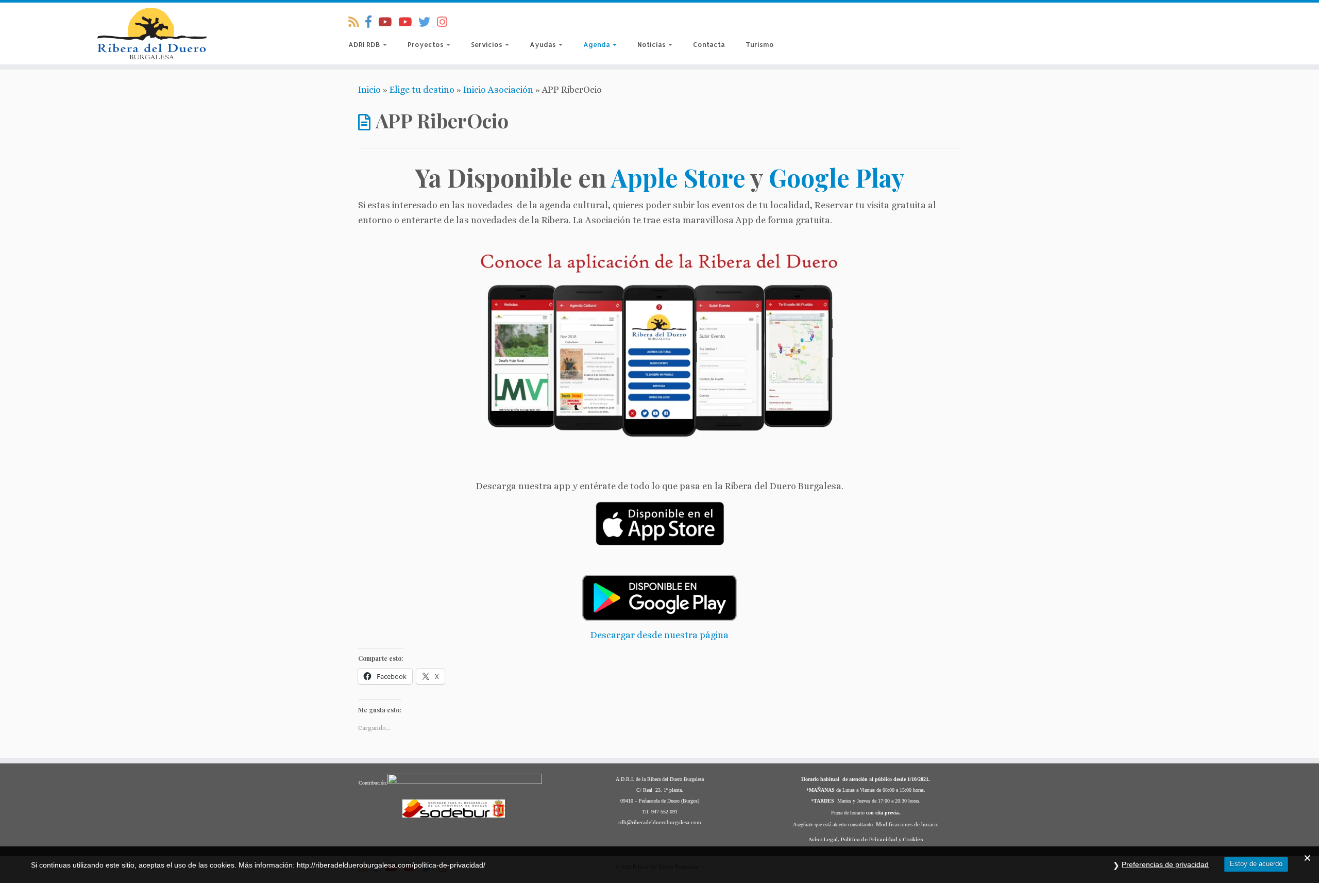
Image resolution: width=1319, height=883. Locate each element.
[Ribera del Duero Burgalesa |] (152, 33)
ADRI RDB (365, 44)
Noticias (652, 44)
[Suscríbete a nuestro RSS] (356, 22)
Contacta (709, 44)
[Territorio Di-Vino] (388, 22)
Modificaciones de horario (907, 824)
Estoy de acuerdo (1256, 864)
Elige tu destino (422, 90)
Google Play (837, 177)
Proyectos (426, 44)
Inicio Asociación (498, 90)
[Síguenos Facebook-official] (371, 22)
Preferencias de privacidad (1165, 864)
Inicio (369, 90)
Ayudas (543, 44)
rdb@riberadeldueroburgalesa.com (659, 822)
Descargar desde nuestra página (659, 635)
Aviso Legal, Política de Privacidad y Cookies (865, 839)
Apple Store (678, 177)
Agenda (597, 44)
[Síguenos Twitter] (427, 22)
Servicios (487, 44)
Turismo (760, 44)
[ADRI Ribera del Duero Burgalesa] (408, 22)
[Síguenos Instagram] (445, 22)
